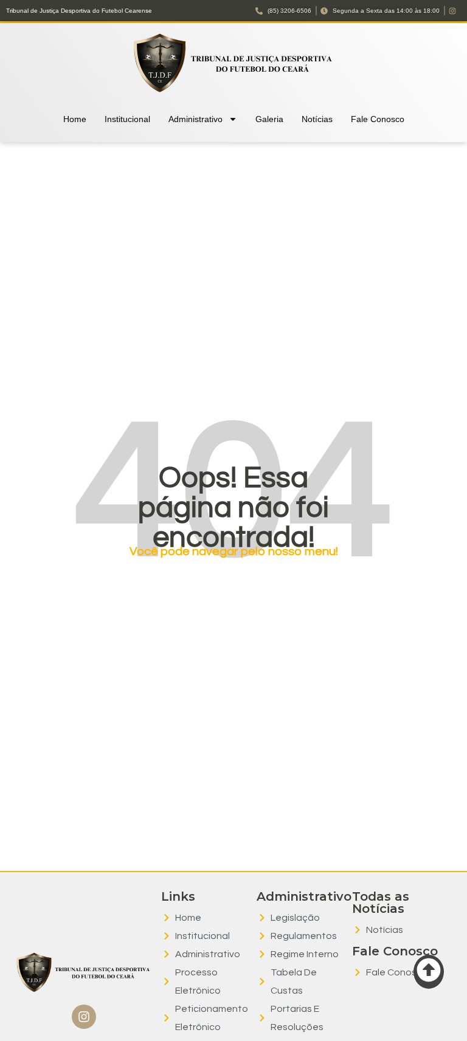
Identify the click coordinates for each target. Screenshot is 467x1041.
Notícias (317, 119)
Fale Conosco (377, 119)
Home (74, 119)
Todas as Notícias (380, 902)
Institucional (127, 119)
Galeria (269, 119)
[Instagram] (84, 1017)
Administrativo (195, 119)
